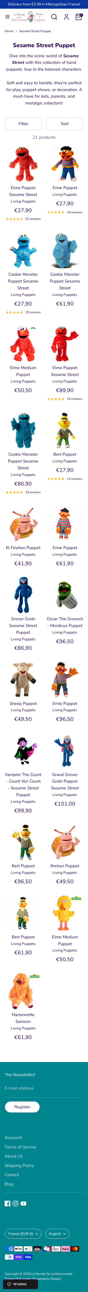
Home (9, 31)
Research (13, 1137)
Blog (9, 1184)
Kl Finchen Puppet (23, 547)
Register (22, 1107)
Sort (65, 123)
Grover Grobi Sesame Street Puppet (23, 625)
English (55, 1233)
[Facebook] (7, 1203)
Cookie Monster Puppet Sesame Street (23, 281)
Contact (12, 1174)
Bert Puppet (64, 454)
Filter (23, 123)
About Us (14, 1156)
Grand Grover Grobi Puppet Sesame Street (65, 781)
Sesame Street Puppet (35, 31)
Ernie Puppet (65, 188)
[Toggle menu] (5, 17)
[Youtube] (23, 1203)
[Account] (66, 15)
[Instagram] (15, 1203)
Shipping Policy (19, 1165)
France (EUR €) (20, 1233)
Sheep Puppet (23, 703)
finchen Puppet (64, 866)
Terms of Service (20, 1147)
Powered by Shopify (47, 1279)
